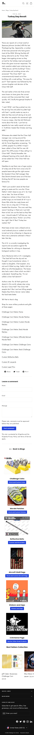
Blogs (7, 10)
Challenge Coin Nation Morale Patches (16, 317)
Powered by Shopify (24, 732)
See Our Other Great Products (17, 641)
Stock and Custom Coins (17, 482)
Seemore (5, 45)
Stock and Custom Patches (17, 512)
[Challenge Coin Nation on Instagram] (28, 721)
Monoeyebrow (17, 269)
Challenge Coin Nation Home (12, 312)
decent (4, 284)
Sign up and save (8, 702)
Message (4, 406)
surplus (29, 166)
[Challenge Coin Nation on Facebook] (17, 721)
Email (3, 396)
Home (3, 10)
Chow (4, 87)
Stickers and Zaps (17, 608)
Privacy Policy (12, 437)
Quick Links (6, 691)
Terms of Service (26, 437)
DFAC (10, 107)
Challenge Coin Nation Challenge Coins (16, 344)
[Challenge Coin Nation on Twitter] (21, 721)
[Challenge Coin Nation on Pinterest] (24, 721)
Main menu (6, 696)
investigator (26, 256)
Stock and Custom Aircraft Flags (17, 576)
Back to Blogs (18, 449)
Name (3, 385)
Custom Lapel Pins (8, 367)
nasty (19, 202)
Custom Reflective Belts (10, 357)
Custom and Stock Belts (17, 542)
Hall (29, 135)
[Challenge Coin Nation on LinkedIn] (31, 721)
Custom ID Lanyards (9, 362)
